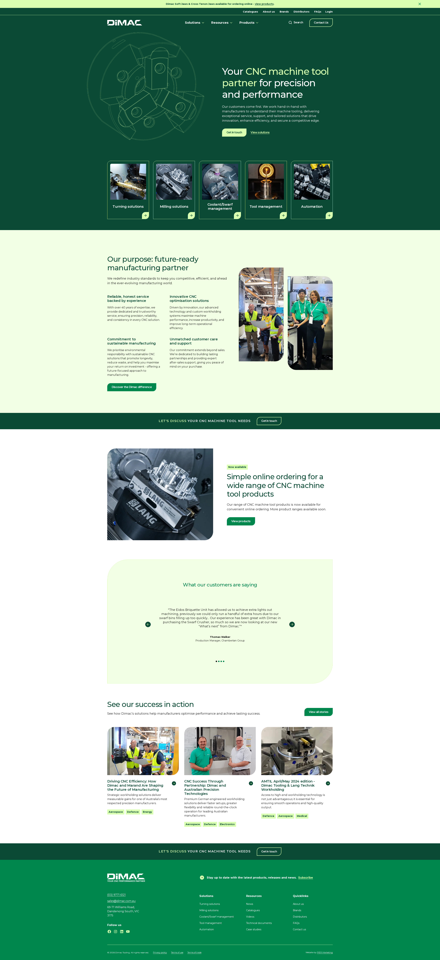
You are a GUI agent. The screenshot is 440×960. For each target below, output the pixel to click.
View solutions (260, 132)
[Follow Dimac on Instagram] (115, 931)
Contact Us (321, 22)
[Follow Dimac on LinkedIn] (122, 931)
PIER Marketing (325, 952)
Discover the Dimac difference (132, 387)
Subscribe (305, 877)
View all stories (318, 712)
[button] (195, 22)
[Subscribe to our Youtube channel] (128, 931)
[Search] (295, 22)
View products (241, 521)
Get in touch (234, 132)
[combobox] (295, 22)
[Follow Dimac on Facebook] (109, 931)
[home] (124, 22)
